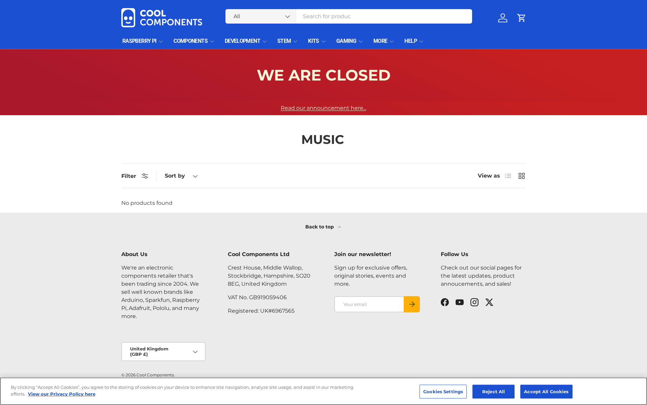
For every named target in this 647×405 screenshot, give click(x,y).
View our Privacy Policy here (61, 393)
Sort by (175, 176)
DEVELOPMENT (242, 41)
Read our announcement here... (323, 108)
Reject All (493, 391)
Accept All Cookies (546, 391)
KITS (313, 41)
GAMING (346, 41)
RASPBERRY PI (139, 41)
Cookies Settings (443, 391)
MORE (380, 41)
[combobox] (348, 16)
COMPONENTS (191, 41)
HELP (410, 41)
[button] (521, 17)
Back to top (320, 227)
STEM (284, 41)
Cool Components (155, 374)
